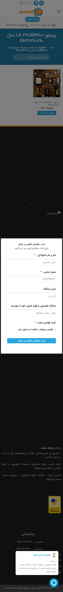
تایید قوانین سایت (45, 322)
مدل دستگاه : (49, 289)
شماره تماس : (48, 272)
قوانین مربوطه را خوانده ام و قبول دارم (35, 329)
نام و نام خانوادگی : (45, 255)
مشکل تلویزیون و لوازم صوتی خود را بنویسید (33, 306)
